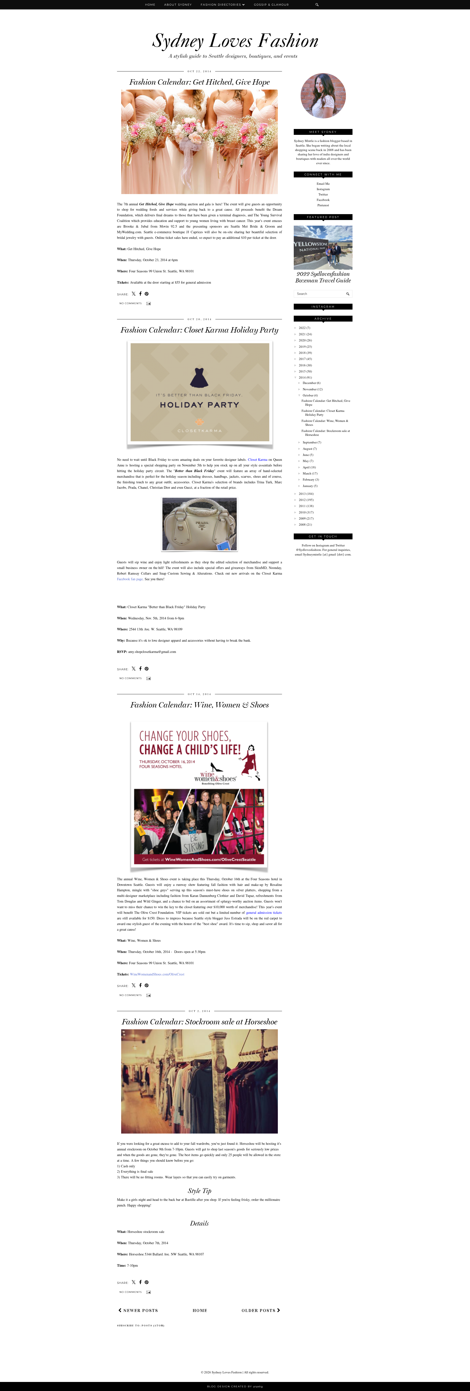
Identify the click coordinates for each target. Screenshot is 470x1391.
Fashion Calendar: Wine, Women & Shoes (199, 704)
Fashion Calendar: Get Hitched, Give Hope (199, 82)
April (306, 467)
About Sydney (178, 4)
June (306, 454)
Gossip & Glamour (271, 4)
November (310, 389)
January (308, 486)
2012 (302, 500)
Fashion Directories (221, 4)
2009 (302, 518)
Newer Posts (140, 1310)
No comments (131, 303)
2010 (302, 512)
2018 (302, 352)
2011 (302, 506)
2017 (302, 359)
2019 (302, 346)
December (309, 383)
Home (150, 4)
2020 (302, 340)
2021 (302, 334)
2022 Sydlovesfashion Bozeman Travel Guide (323, 277)
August (307, 448)
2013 (302, 493)
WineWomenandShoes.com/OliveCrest (157, 974)
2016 (302, 365)
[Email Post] (148, 303)
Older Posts (259, 1310)
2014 (302, 377)
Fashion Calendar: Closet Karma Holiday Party (199, 330)
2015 (302, 371)
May (306, 461)
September (310, 442)
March (307, 473)
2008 (302, 524)
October (308, 395)
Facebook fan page (130, 579)
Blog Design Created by (235, 1386)
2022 (302, 327)
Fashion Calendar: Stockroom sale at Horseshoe (199, 1021)
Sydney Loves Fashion (227, 1372)
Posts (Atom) (153, 1325)
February (309, 479)
